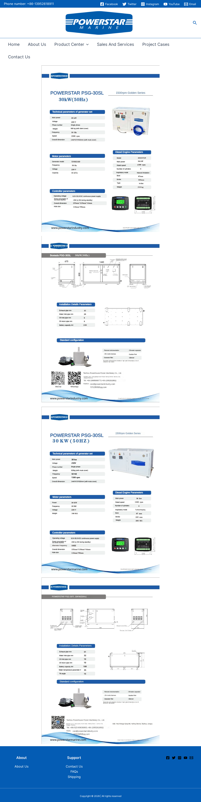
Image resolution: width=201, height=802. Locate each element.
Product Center (69, 44)
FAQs (74, 771)
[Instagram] (179, 758)
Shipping (74, 777)
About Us (37, 44)
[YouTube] (185, 758)
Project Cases (155, 44)
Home (14, 44)
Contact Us (19, 56)
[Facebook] (168, 758)
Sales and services (115, 44)
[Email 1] (191, 758)
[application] (86, 44)
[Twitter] (173, 758)
